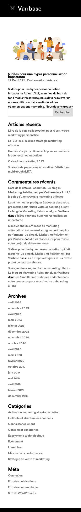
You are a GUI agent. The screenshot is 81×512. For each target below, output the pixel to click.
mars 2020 (15, 355)
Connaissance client (21, 424)
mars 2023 (15, 320)
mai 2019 (14, 378)
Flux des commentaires (23, 487)
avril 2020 (14, 349)
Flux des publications (22, 481)
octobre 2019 (16, 366)
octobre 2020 (17, 343)
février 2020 (16, 361)
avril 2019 (14, 384)
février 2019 (16, 390)
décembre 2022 (18, 331)
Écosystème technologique (26, 435)
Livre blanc (15, 447)
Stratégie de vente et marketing (29, 459)
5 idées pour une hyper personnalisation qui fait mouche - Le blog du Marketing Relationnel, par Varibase (39, 254)
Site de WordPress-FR (22, 493)
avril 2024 (14, 302)
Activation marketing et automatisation (33, 412)
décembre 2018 (18, 396)
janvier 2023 (16, 325)
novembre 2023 (18, 308)
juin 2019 (14, 372)
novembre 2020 (18, 337)
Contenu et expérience (42, 80)
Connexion (15, 475)
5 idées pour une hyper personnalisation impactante (37, 75)
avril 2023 (14, 314)
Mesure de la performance (25, 453)
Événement (15, 441)
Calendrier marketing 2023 (26, 161)
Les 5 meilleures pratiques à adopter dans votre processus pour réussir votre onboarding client (38, 281)
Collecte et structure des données (30, 418)
